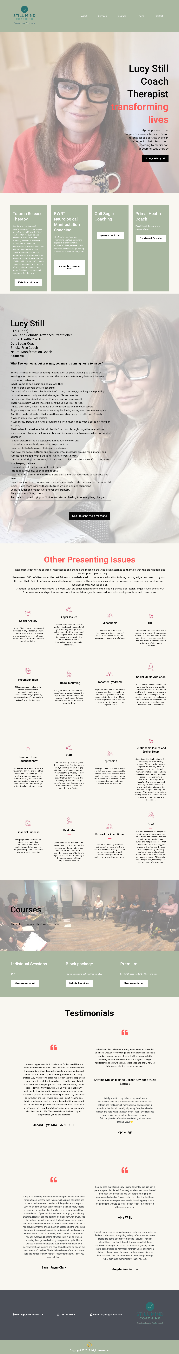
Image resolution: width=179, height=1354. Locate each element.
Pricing (140, 16)
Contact (159, 16)
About (84, 16)
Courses (122, 16)
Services (102, 16)
